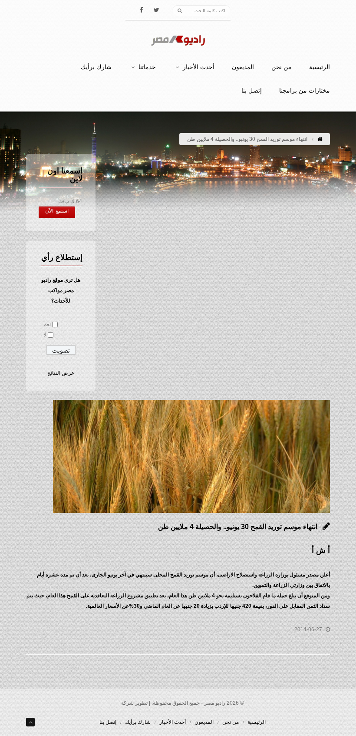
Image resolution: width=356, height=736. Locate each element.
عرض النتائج (60, 373)
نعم (47, 324)
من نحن (281, 67)
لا (44, 335)
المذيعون (243, 67)
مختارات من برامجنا (304, 91)
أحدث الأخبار (198, 67)
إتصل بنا (251, 91)
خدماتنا (147, 67)
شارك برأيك (96, 67)
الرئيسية (319, 67)
